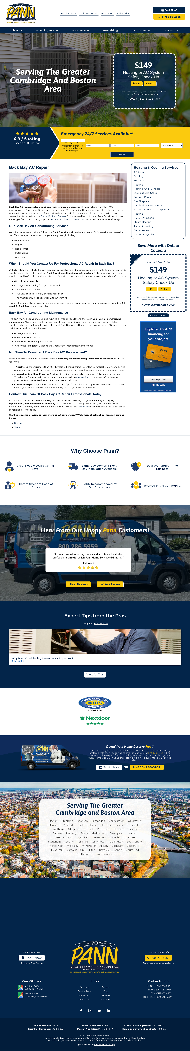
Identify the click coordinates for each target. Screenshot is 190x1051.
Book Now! (171, 10)
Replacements (142, 230)
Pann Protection (141, 30)
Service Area (84, 991)
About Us (17, 30)
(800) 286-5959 (156, 753)
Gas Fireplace (142, 201)
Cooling (138, 176)
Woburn (18, 427)
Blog (105, 991)
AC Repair (139, 172)
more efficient (83, 377)
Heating (138, 184)
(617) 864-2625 (170, 16)
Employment (68, 13)
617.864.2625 (80, 219)
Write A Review (110, 584)
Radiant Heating (143, 226)
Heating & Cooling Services (156, 167)
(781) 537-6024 (163, 990)
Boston (18, 423)
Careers (106, 987)
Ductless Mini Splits (145, 192)
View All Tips (95, 674)
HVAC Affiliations (144, 217)
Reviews (106, 995)
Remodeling (110, 30)
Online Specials (89, 13)
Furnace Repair (143, 197)
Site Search (84, 995)
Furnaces (139, 180)
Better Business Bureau (53, 216)
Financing (107, 13)
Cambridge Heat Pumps (148, 205)
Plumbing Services (47, 30)
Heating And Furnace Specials (151, 209)
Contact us (83, 407)
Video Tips (123, 13)
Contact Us (171, 30)
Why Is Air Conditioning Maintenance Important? (42, 658)
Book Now (110, 767)
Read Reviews (79, 584)
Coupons (106, 999)
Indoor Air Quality (144, 234)
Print (137, 83)
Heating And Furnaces (147, 188)
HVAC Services (80, 30)
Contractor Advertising (104, 1045)
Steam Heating (143, 222)
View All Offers (158, 315)
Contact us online (59, 219)
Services (84, 987)
